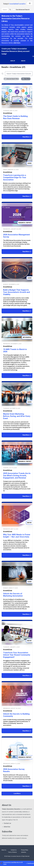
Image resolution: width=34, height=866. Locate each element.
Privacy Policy (24, 850)
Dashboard (30, 863)
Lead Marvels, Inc (16, 862)
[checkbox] (14, 9)
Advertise (7, 827)
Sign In (23, 63)
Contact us (7, 823)
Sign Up (12, 63)
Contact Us (14, 850)
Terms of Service (12, 852)
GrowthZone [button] (7, 115)
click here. (17, 43)
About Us (4, 850)
